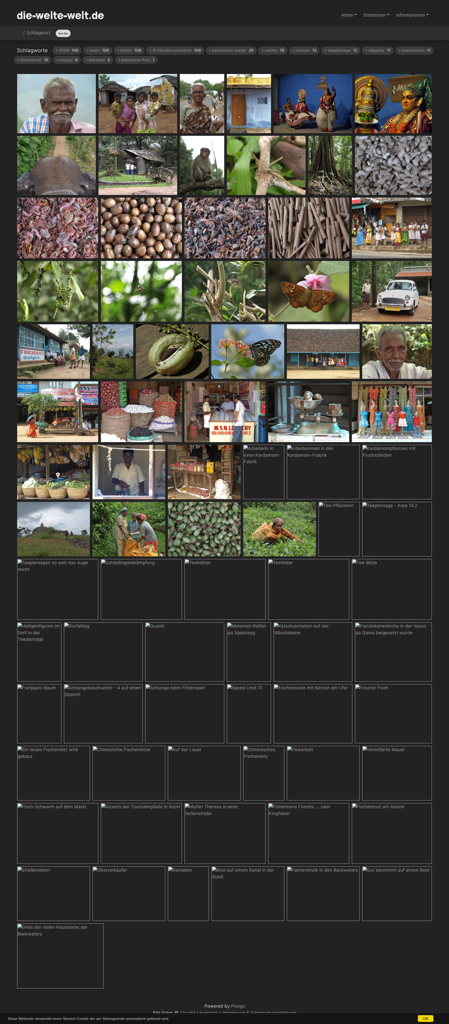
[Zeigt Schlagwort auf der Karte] (426, 33)
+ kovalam (97, 59)
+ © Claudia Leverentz (175, 50)
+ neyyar (67, 59)
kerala (63, 33)
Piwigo (238, 1006)
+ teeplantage (340, 50)
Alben (347, 15)
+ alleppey (378, 50)
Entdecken (375, 15)
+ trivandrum (32, 59)
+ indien (129, 50)
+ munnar (304, 50)
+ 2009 (67, 50)
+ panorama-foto (136, 59)
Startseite (19, 34)
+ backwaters (414, 50)
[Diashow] (414, 33)
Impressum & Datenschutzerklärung (259, 1012)
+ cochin (272, 50)
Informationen (410, 15)
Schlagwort (38, 33)
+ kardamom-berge (231, 50)
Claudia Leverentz (199, 1012)
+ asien (97, 50)
